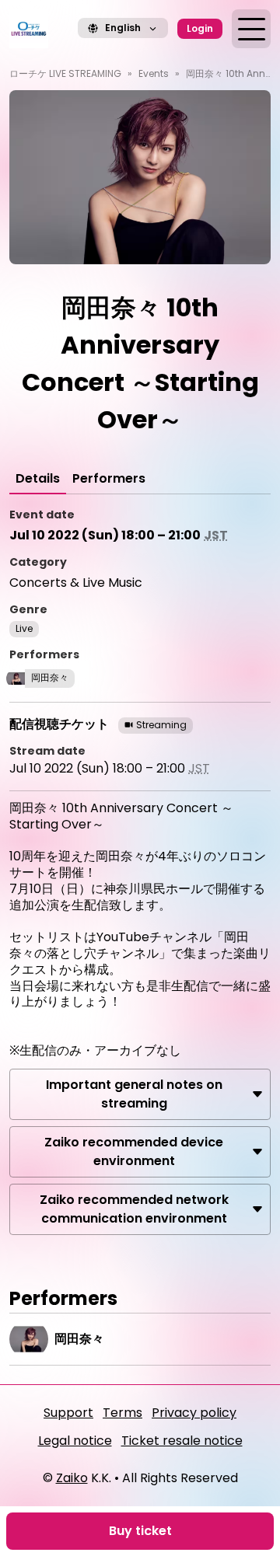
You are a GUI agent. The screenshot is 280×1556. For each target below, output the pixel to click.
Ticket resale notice (182, 1441)
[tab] (37, 478)
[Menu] (251, 28)
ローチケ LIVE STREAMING (65, 73)
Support (68, 1413)
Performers (108, 478)
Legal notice (75, 1441)
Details (38, 478)
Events (153, 73)
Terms (122, 1413)
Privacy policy (194, 1413)
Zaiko (72, 1478)
